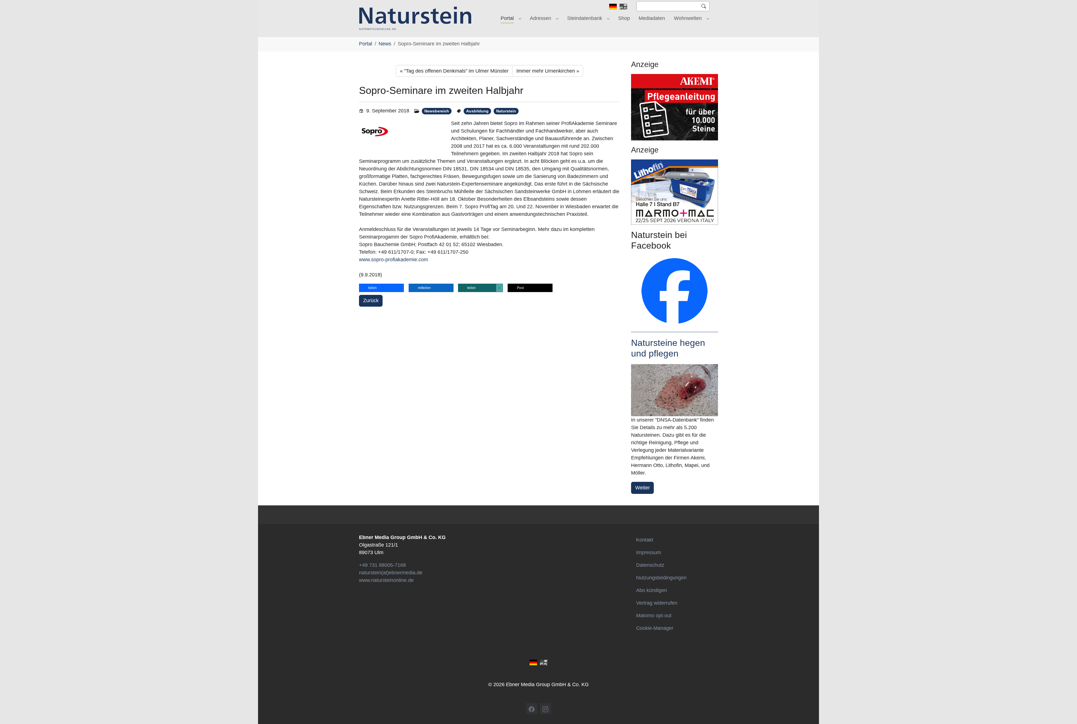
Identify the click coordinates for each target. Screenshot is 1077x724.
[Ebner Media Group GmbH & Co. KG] (415, 18)
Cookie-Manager (654, 628)
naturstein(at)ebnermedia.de (390, 572)
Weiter (642, 488)
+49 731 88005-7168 (382, 565)
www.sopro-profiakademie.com (393, 259)
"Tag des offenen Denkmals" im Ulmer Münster (454, 71)
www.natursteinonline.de (386, 580)
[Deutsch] (613, 6)
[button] (381, 288)
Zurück (371, 300)
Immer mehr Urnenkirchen (547, 71)
